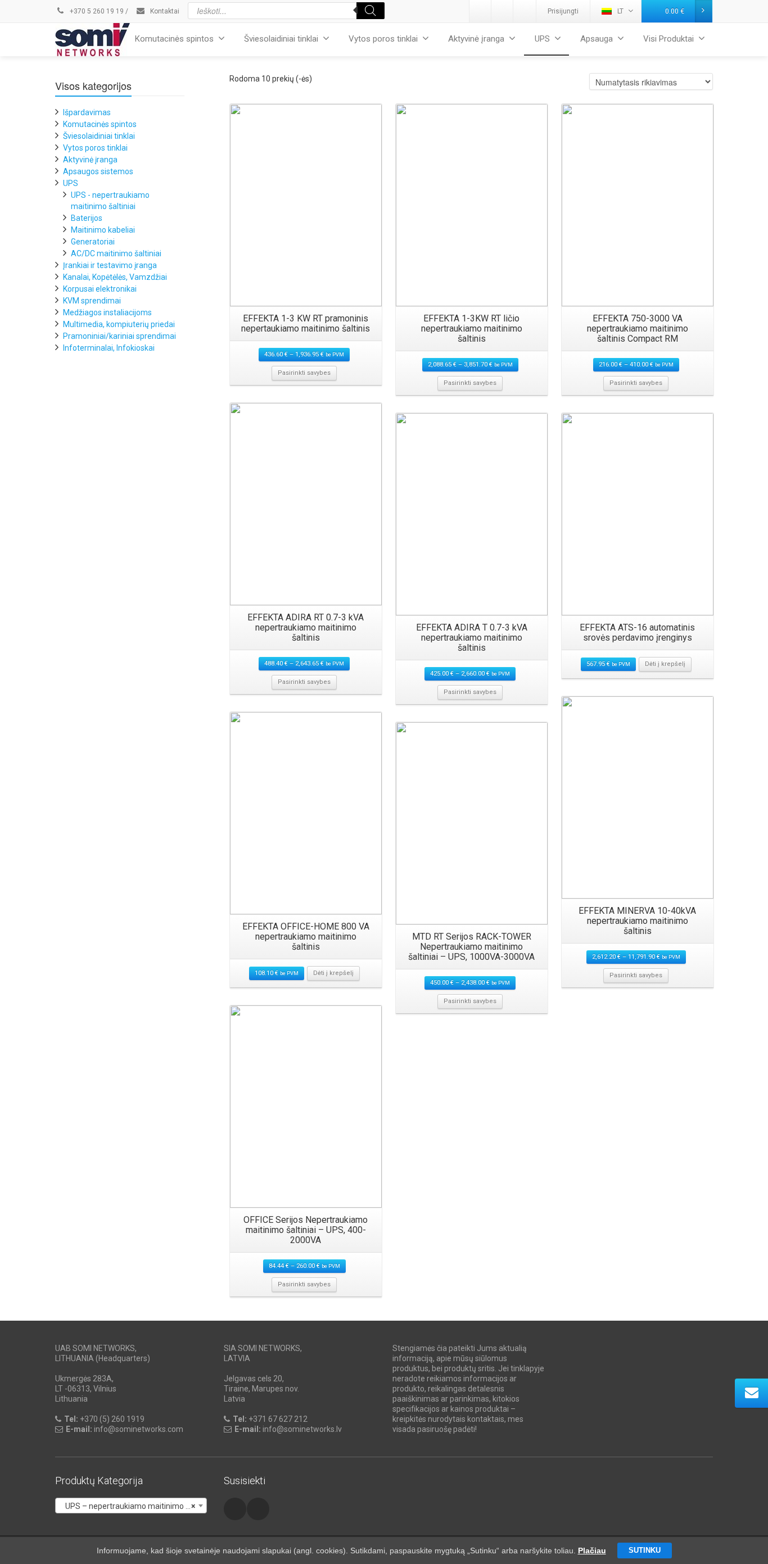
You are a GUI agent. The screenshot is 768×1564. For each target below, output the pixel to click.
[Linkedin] (480, 11)
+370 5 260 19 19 (96, 11)
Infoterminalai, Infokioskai (109, 347)
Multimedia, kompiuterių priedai (119, 324)
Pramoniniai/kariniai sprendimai (119, 336)
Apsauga (596, 39)
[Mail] (502, 11)
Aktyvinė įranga (476, 39)
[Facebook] (524, 11)
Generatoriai (93, 241)
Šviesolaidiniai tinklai (281, 39)
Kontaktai (163, 11)
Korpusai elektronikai (100, 288)
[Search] (370, 10)
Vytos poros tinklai (383, 39)
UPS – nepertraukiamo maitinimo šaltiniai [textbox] (133, 1506)
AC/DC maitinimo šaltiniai (116, 253)
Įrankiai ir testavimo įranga (110, 265)
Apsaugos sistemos (98, 171)
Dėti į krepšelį (665, 664)
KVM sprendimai (92, 300)
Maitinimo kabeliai (103, 229)
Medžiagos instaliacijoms (107, 312)
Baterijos (86, 218)
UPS (542, 39)
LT (620, 11)
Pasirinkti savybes (304, 373)
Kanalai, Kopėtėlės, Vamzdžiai (115, 277)
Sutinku (645, 1550)
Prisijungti (563, 11)
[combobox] (131, 1505)
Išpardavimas (87, 112)
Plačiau (592, 1550)
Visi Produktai (668, 39)
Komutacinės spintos (174, 39)
